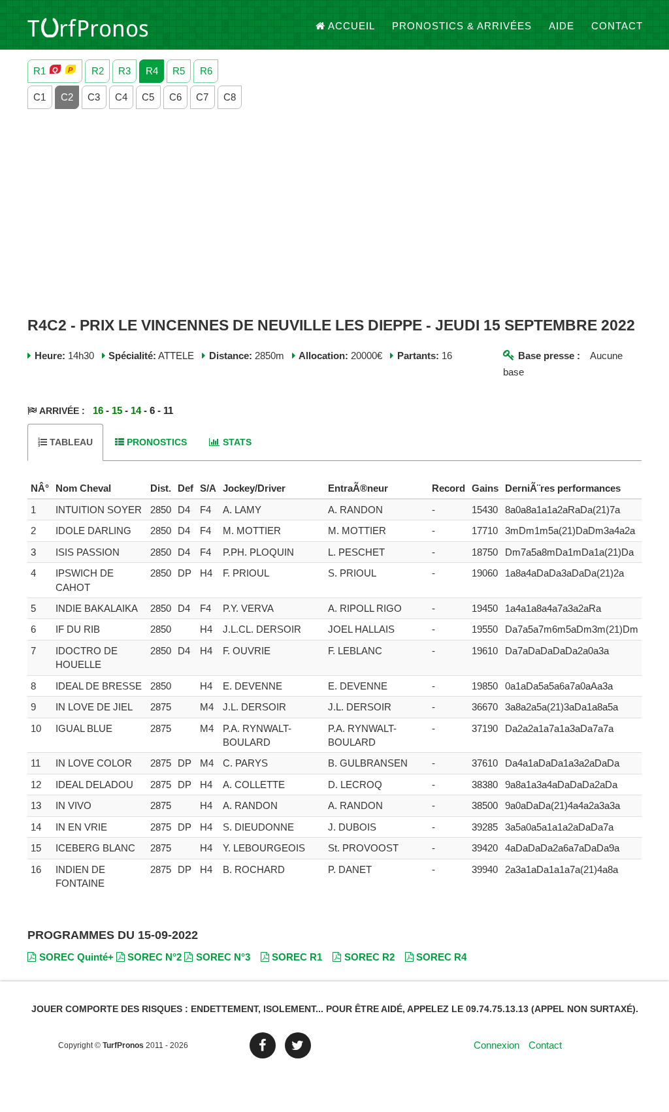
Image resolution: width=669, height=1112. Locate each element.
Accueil (351, 25)
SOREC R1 (297, 956)
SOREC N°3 (223, 956)
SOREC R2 (369, 956)
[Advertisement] (334, 213)
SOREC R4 (441, 956)
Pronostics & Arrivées (462, 25)
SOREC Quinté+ (76, 956)
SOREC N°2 (154, 956)
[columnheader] (39, 488)
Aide (561, 25)
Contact (617, 25)
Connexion (496, 1045)
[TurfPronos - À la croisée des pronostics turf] (88, 26)
